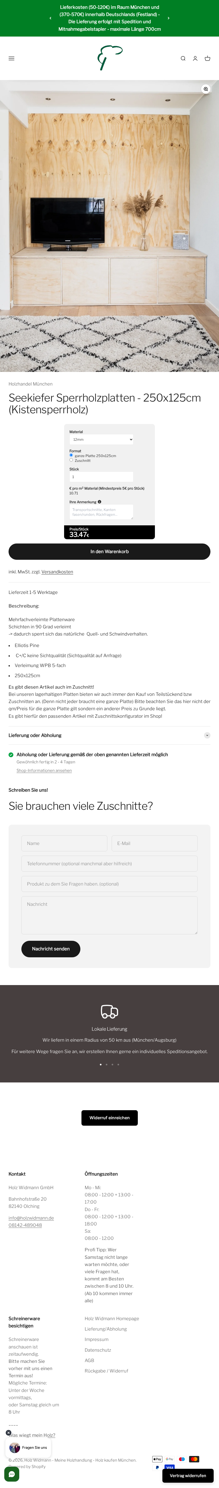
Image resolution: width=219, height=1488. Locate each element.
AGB (89, 1360)
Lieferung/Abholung (106, 1329)
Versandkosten (57, 571)
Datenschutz (98, 1350)
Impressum (96, 1339)
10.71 (73, 493)
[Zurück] (50, 18)
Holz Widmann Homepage (112, 1318)
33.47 (78, 534)
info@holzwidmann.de (31, 1218)
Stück (74, 469)
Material (76, 432)
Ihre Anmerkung (109, 501)
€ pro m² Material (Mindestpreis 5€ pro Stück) (106, 488)
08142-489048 (25, 1225)
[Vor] (169, 18)
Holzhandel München (31, 384)
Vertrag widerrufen (188, 1475)
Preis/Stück (78, 529)
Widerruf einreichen (109, 1117)
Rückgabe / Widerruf (106, 1371)
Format (75, 451)
